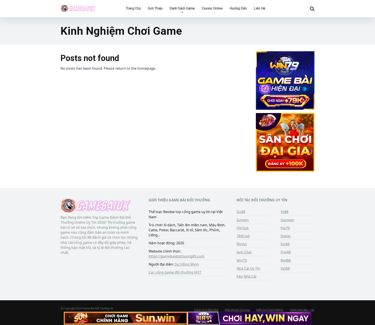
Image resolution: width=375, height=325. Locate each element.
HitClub (243, 228)
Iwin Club (244, 252)
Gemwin (287, 220)
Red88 (286, 260)
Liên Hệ (259, 8)
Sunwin (243, 220)
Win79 (242, 260)
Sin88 (285, 244)
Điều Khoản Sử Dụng (237, 310)
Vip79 (285, 228)
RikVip (242, 244)
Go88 (241, 211)
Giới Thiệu (155, 8)
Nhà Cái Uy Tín (248, 268)
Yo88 (284, 211)
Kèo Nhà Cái (246, 276)
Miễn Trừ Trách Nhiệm (269, 310)
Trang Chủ (133, 8)
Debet (286, 236)
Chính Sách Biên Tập (302, 310)
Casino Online (212, 8)
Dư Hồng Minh (186, 264)
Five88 (286, 252)
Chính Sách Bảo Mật (206, 310)
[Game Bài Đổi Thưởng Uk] (78, 7)
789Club (243, 236)
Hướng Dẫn (238, 8)
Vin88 (285, 268)
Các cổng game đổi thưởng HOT (175, 272)
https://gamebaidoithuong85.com (176, 256)
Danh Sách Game (182, 8)
